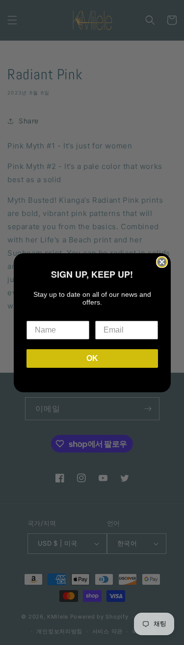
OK (92, 358)
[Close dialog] (162, 262)
